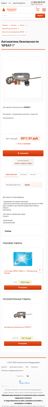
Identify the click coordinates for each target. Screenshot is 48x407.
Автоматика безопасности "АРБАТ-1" (18, 327)
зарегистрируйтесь (19, 3)
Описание (23, 174)
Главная (5, 25)
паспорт (33, 174)
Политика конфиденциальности (12, 370)
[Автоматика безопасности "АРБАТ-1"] (23, 79)
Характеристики (11, 174)
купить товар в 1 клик (23, 163)
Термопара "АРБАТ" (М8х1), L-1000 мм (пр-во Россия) (21, 272)
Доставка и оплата (16, 367)
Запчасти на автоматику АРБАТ (13, 32)
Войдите (4, 3)
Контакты (34, 367)
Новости (4, 367)
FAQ (27, 367)
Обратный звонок (37, 4)
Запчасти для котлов (9, 28)
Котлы (22, 25)
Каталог (14, 25)
